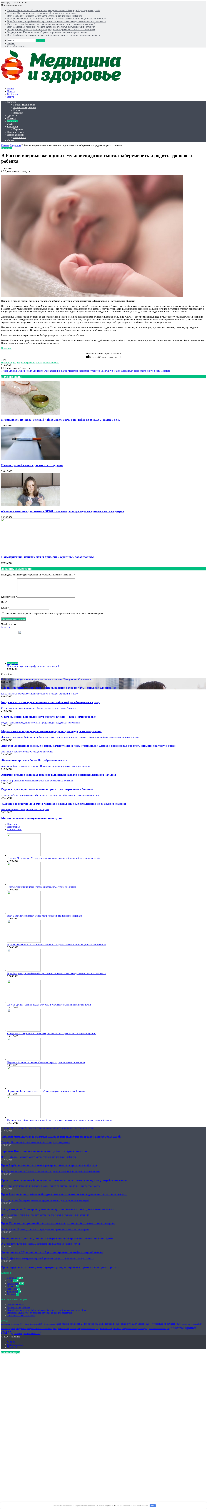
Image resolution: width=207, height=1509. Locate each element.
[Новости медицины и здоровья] (63, 83)
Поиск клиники (15, 134)
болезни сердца (52, 1324)
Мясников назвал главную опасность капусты (31, 818)
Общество (12, 126)
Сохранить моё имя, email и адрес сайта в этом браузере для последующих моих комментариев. (54, 613)
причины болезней (90, 1329)
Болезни (11, 102)
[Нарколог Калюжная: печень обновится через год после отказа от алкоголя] (24, 1059)
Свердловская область (47, 362)
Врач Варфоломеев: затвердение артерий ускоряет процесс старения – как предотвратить (53, 35)
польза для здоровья (192, 1324)
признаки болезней (44, 1328)
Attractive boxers (15, 1304)
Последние (13, 824)
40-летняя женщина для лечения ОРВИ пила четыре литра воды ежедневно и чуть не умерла (62, 511)
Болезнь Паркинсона (24, 104)
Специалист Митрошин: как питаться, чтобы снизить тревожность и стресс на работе (51, 1033)
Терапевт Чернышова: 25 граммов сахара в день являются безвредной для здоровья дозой (53, 10)
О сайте (11, 1342)
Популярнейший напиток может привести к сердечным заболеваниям (47, 556)
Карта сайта (13, 1347)
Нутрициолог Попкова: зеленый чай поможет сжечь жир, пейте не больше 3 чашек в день (60, 419)
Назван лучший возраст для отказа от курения (32, 465)
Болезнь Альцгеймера (24, 107)
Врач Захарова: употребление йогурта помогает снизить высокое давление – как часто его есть (56, 21)
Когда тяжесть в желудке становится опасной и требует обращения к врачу (50, 702)
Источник (6, 348)
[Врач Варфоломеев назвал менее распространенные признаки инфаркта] (24, 913)
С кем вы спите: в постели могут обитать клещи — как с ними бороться (48, 716)
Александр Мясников (12, 1324)
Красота (11, 118)
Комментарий (9, 596)
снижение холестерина (159, 1329)
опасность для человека (136, 1323)
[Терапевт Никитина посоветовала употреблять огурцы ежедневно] (24, 884)
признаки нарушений (69, 1328)
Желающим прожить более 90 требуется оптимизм (34, 760)
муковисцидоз (8, 362)
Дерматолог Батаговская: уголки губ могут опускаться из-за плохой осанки (46, 1091)
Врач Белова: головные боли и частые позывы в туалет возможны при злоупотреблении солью (56, 18)
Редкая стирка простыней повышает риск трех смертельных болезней (47, 789)
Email (5, 607)
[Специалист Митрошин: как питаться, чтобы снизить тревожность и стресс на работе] (24, 1030)
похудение (23, 1328)
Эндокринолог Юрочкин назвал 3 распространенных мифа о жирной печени (47, 32)
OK (152, 1505)
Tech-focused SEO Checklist (21, 1315)
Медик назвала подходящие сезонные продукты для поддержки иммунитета (51, 731)
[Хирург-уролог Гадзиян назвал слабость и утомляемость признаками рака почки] (24, 1002)
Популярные (13, 826)
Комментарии (14, 829)
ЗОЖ (9, 123)
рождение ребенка (26, 362)
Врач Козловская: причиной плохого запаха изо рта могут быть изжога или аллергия (51, 27)
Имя (4, 602)
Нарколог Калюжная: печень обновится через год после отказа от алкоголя (46, 1062)
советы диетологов (27, 1333)
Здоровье (12, 115)
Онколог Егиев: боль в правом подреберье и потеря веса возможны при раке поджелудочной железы (59, 1120)
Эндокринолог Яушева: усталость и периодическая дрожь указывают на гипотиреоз (51, 29)
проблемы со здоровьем (137, 1329)
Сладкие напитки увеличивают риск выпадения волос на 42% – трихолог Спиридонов (58, 687)
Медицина (12, 121)
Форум (10, 140)
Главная (5, 145)
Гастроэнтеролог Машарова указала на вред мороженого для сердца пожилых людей (51, 24)
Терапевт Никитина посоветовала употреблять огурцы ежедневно (41, 13)
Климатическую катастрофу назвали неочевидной (33, 666)
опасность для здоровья (103, 1323)
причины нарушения (113, 1328)
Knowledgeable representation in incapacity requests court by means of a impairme (46, 1310)
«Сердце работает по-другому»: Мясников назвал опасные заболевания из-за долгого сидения (63, 803)
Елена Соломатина (34, 1324)
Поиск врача (19, 137)
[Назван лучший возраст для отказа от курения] (30, 459)
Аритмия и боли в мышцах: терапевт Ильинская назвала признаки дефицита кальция (58, 774)
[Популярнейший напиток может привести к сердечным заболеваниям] (30, 551)
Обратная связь (15, 1344)
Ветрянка (18, 113)
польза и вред (8, 1329)
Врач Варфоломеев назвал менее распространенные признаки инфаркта (44, 16)
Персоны (18, 129)
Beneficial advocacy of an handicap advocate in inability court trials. (39, 1313)
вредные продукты (73, 1323)
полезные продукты (167, 1323)
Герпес (16, 110)
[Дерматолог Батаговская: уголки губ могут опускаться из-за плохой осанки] (24, 1088)
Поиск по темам (15, 132)
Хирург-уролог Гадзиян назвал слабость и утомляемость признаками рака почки (49, 1004)
